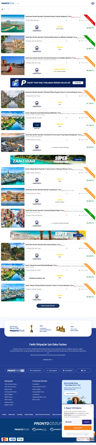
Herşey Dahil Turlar (38, 392)
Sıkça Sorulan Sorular (58, 414)
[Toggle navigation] (93, 3)
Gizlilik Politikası (28, 414)
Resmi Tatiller (37, 389)
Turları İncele (78, 428)
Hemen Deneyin (70, 393)
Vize (84, 370)
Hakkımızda (11, 414)
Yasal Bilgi (19, 414)
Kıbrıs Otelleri (9, 394)
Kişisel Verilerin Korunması (42, 414)
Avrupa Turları (9, 402)
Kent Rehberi (69, 370)
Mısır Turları (36, 399)
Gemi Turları (8, 399)
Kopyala (86, 422)
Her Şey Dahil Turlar (11, 392)
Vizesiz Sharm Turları (39, 386)
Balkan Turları (9, 404)
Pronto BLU (36, 384)
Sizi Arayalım (53, 370)
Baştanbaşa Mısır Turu (39, 397)
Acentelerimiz (36, 370)
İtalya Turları (8, 389)
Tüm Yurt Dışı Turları (11, 384)
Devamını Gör (47, 359)
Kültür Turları (9, 397)
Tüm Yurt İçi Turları (10, 386)
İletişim (4, 414)
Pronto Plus (36, 394)
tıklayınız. (86, 434)
